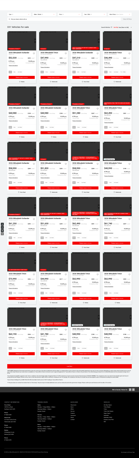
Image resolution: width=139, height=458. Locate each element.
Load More (69, 366)
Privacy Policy (40, 452)
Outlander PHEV (108, 417)
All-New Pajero (108, 405)
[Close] (2, 233)
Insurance (73, 415)
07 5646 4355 (7, 414)
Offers (72, 409)
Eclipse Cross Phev (109, 419)
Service (72, 411)
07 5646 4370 (7, 440)
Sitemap (46, 452)
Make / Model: (37, 14)
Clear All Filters (127, 19)
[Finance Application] (2, 230)
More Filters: (113, 14)
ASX (105, 421)
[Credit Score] (2, 227)
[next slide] (35, 41)
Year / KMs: (87, 14)
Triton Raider (107, 407)
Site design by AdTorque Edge (128, 452)
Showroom (73, 405)
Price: (60, 14)
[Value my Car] (2, 224)
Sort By (116, 27)
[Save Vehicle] (34, 54)
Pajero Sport (107, 413)
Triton (105, 409)
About (72, 417)
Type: (10, 14)
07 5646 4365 (7, 427)
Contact (73, 419)
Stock (72, 407)
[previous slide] (8, 41)
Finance (73, 413)
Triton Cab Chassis (108, 411)
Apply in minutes (22, 77)
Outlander (106, 415)
